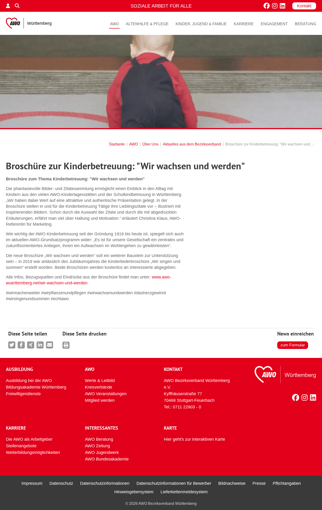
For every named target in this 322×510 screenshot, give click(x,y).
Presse (259, 483)
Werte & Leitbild (100, 380)
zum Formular (293, 345)
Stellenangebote (21, 446)
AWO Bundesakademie (107, 459)
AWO (114, 24)
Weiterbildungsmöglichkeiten (33, 452)
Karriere (244, 24)
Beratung (305, 24)
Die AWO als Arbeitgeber (29, 439)
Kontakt (304, 6)
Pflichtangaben (287, 483)
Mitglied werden (100, 400)
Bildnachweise (231, 483)
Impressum (31, 483)
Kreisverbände (98, 387)
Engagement (274, 24)
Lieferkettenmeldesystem (184, 491)
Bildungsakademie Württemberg (36, 387)
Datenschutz (61, 483)
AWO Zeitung (97, 446)
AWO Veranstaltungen (106, 393)
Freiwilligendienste (23, 393)
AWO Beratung (99, 439)
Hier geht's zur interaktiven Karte (194, 439)
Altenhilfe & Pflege (147, 24)
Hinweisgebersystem (133, 491)
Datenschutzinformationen (104, 483)
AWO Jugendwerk (102, 452)
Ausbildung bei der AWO (29, 380)
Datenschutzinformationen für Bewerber (173, 483)
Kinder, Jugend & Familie (201, 24)
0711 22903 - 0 (187, 407)
